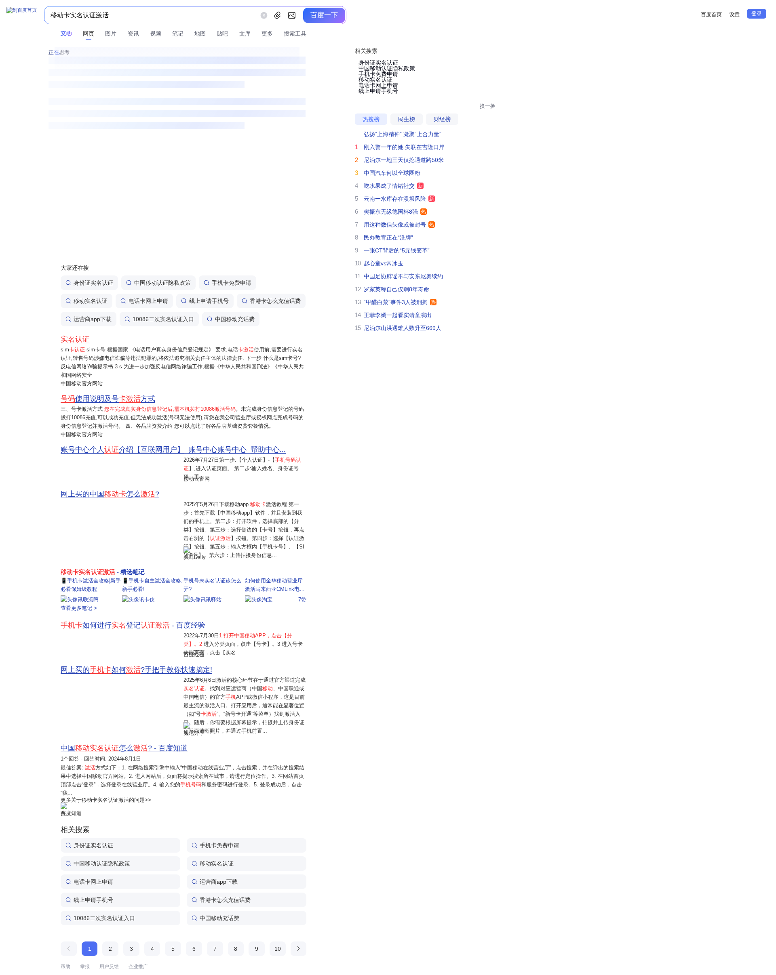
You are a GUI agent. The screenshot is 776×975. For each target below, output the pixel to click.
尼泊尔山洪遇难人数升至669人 (402, 328)
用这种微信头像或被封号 (395, 224)
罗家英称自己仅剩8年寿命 (396, 289)
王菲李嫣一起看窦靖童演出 (398, 315)
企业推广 (138, 966)
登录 (756, 14)
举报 (85, 966)
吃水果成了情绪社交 (389, 186)
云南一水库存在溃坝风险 (395, 198)
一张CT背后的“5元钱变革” (397, 250)
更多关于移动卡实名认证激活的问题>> (106, 800)
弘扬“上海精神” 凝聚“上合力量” (402, 134)
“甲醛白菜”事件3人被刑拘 (396, 302)
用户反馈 (109, 966)
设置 (734, 14)
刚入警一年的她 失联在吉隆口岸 (404, 147)
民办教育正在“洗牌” (388, 237)
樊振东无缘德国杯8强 (391, 211)
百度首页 (711, 14)
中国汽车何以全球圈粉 (392, 173)
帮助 (65, 966)
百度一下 (324, 15)
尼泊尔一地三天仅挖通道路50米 (404, 160)
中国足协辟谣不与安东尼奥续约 (403, 276)
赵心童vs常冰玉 (383, 263)
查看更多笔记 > (79, 608)
